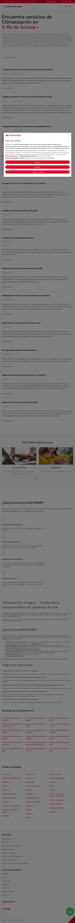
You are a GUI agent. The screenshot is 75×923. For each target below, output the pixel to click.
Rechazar (37, 167)
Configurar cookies (37, 172)
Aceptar (37, 162)
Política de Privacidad (27, 156)
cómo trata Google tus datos (14, 158)
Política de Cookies (11, 156)
